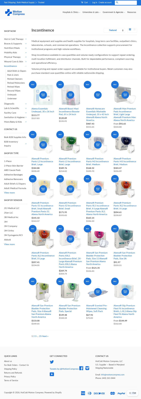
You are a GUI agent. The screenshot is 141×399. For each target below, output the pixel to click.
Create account (105, 3)
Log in (94, 3)
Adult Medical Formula (15, 188)
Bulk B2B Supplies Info (15, 137)
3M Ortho (9, 231)
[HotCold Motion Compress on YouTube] (52, 375)
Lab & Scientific (11, 108)
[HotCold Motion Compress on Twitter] (52, 363)
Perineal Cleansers (14, 79)
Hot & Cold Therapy (13, 39)
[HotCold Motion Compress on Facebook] (81, 369)
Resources (131, 12)
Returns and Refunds (13, 373)
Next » (45, 336)
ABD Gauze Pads (12, 170)
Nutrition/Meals (12, 48)
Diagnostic (9, 104)
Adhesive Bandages (13, 175)
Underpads (12, 95)
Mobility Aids (10, 52)
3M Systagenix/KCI (13, 235)
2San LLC (8, 213)
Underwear (12, 99)
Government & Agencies (113, 12)
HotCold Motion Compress (32, 393)
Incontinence (10, 66)
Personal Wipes (13, 91)
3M (5, 222)
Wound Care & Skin (13, 62)
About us (8, 361)
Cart (86, 3)
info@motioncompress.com (112, 375)
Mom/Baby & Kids (13, 122)
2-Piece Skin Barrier (13, 166)
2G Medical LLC (11, 208)
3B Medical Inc (11, 217)
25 (40, 336)
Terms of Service (11, 381)
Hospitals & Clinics (71, 12)
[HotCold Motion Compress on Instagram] (87, 369)
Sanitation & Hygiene (14, 117)
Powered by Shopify (53, 393)
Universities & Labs (90, 12)
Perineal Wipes (13, 87)
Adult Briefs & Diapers (16, 71)
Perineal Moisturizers (16, 83)
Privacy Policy (10, 377)
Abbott (7, 240)
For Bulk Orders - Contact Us (16, 365)
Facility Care (10, 113)
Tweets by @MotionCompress (64, 369)
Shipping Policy (10, 369)
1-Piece (7, 161)
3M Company (10, 226)
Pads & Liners (13, 75)
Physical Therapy (12, 57)
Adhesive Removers (13, 179)
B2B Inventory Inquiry (11, 144)
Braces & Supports (13, 44)
